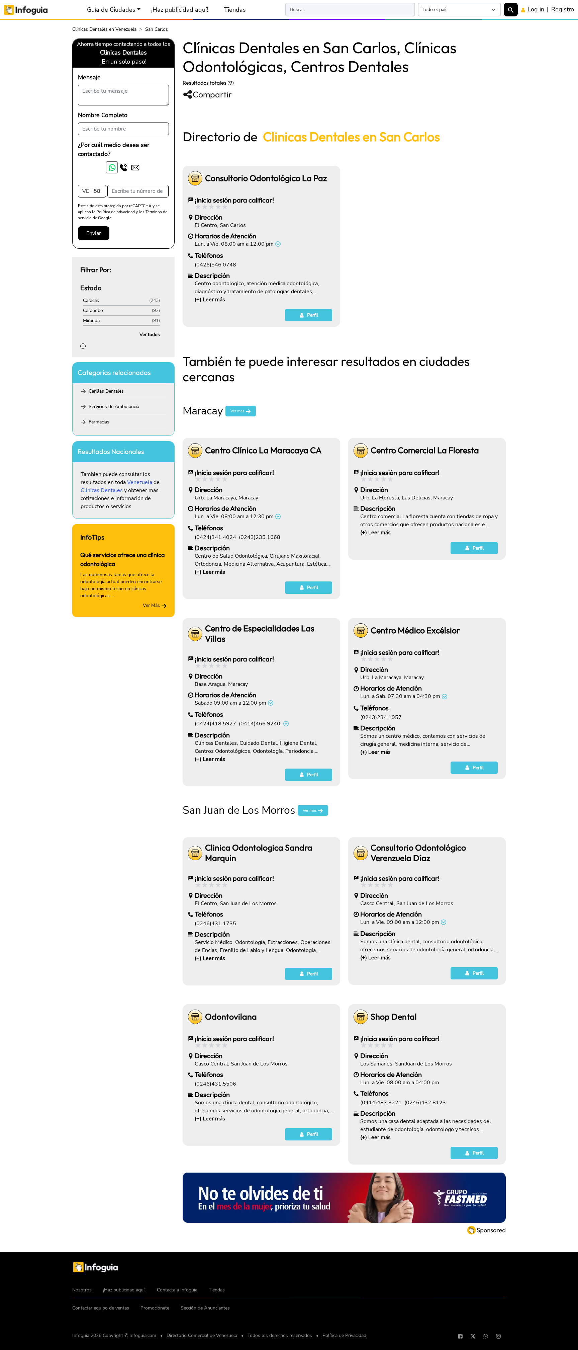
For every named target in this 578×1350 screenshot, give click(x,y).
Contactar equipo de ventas (100, 1308)
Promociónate (154, 1308)
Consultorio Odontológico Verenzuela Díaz (418, 853)
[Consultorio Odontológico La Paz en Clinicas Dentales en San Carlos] (195, 178)
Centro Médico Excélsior (415, 630)
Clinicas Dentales (102, 490)
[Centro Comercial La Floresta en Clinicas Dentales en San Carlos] (361, 450)
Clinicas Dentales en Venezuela (104, 29)
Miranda (91, 320)
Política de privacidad (115, 212)
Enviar (93, 233)
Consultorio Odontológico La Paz (266, 178)
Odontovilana (231, 1017)
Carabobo (93, 310)
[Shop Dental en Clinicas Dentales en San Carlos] (361, 1017)
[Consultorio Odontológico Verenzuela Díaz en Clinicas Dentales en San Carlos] (361, 853)
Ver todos (149, 334)
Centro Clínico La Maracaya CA (263, 450)
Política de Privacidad (344, 1335)
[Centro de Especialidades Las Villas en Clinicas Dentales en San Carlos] (195, 634)
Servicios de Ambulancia (114, 406)
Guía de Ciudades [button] (111, 10)
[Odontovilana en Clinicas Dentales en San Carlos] (195, 1017)
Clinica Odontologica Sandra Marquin (258, 853)
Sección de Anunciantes (205, 1308)
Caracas (91, 300)
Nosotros (82, 1290)
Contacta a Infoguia (177, 1290)
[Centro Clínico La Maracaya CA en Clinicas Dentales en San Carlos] (195, 450)
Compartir (212, 94)
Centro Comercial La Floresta (425, 450)
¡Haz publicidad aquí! (179, 10)
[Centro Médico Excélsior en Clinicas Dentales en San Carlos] (361, 630)
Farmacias (99, 422)
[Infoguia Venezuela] (25, 9)
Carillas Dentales (106, 391)
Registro (562, 9)
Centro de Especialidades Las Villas (259, 633)
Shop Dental (394, 1017)
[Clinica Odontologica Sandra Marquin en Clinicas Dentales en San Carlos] (195, 853)
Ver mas (238, 411)
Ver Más (152, 605)
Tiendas (235, 10)
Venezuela (139, 482)
